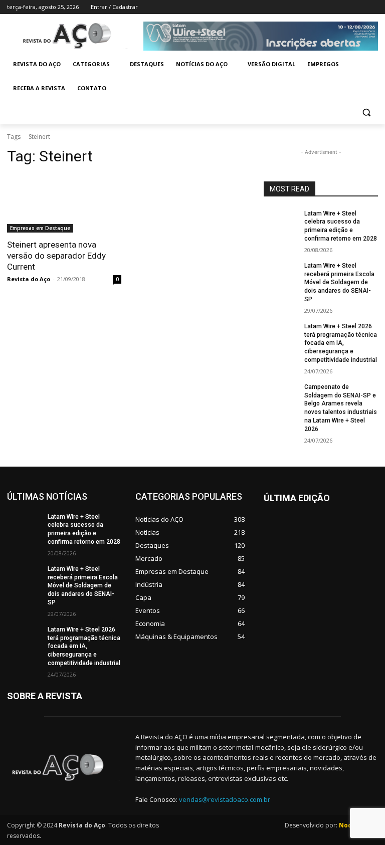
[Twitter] (344, 7)
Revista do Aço (28, 279)
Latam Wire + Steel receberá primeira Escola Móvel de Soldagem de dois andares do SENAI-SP (339, 282)
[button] (366, 112)
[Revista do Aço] (64, 767)
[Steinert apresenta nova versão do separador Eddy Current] (64, 204)
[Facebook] (316, 7)
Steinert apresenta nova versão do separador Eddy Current (56, 256)
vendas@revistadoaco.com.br (224, 799)
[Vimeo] (358, 7)
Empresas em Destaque (40, 228)
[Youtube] (372, 7)
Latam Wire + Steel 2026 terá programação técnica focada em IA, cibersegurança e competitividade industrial (340, 343)
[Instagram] (330, 7)
